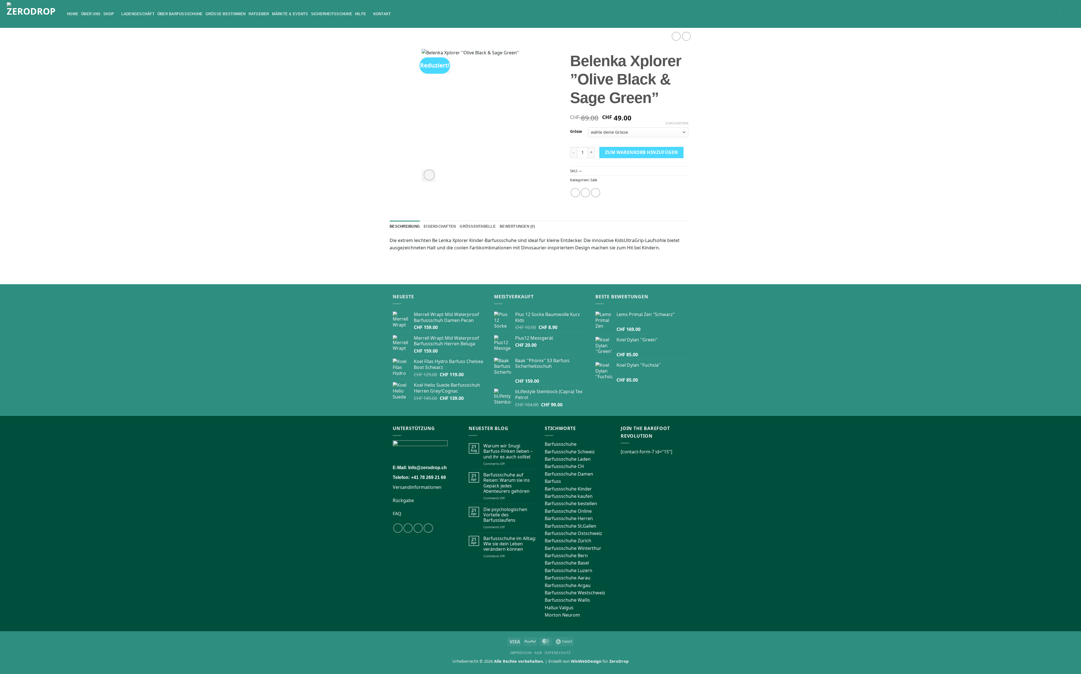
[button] (1054, 14)
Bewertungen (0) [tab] (517, 226)
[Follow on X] (418, 528)
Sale (593, 179)
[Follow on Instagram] (408, 528)
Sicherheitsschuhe (331, 14)
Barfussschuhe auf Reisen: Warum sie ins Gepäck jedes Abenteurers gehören (506, 483)
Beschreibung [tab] (405, 226)
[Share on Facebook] (575, 192)
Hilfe (360, 14)
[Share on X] (585, 192)
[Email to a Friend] (595, 192)
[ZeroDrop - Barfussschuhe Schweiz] (33, 14)
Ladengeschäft (138, 14)
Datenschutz (558, 652)
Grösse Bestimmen (226, 14)
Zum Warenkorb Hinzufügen (641, 152)
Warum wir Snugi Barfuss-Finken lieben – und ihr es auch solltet (508, 451)
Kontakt (382, 14)
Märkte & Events (290, 14)
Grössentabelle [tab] (478, 226)
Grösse (576, 132)
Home (72, 14)
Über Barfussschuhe (180, 14)
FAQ (397, 513)
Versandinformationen (417, 487)
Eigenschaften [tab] (440, 226)
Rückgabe (403, 500)
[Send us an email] (428, 528)
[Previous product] (686, 36)
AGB (538, 652)
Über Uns (90, 14)
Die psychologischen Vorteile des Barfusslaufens (505, 515)
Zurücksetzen (676, 123)
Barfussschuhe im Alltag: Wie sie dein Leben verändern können (509, 544)
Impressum (521, 652)
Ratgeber (259, 14)
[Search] (1046, 13)
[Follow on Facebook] (398, 528)
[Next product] (676, 36)
